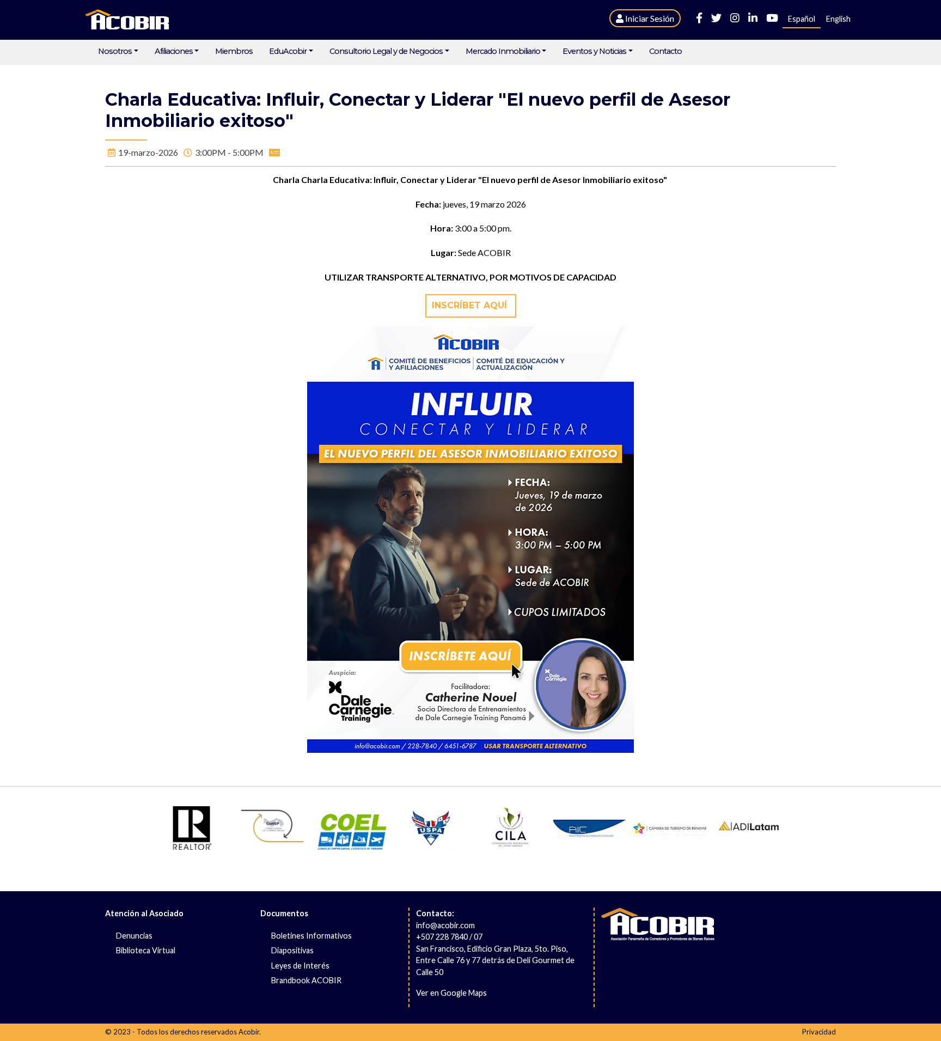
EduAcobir (288, 51)
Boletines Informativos (311, 935)
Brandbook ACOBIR (306, 980)
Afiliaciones (174, 51)
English (838, 18)
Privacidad (819, 1031)
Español (801, 18)
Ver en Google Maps (451, 992)
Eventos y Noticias (594, 51)
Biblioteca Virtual (145, 950)
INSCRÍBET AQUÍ (471, 305)
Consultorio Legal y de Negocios (386, 51)
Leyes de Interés (300, 965)
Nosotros (115, 51)
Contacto (665, 51)
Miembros (234, 51)
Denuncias (134, 935)
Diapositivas (292, 950)
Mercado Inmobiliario (503, 51)
